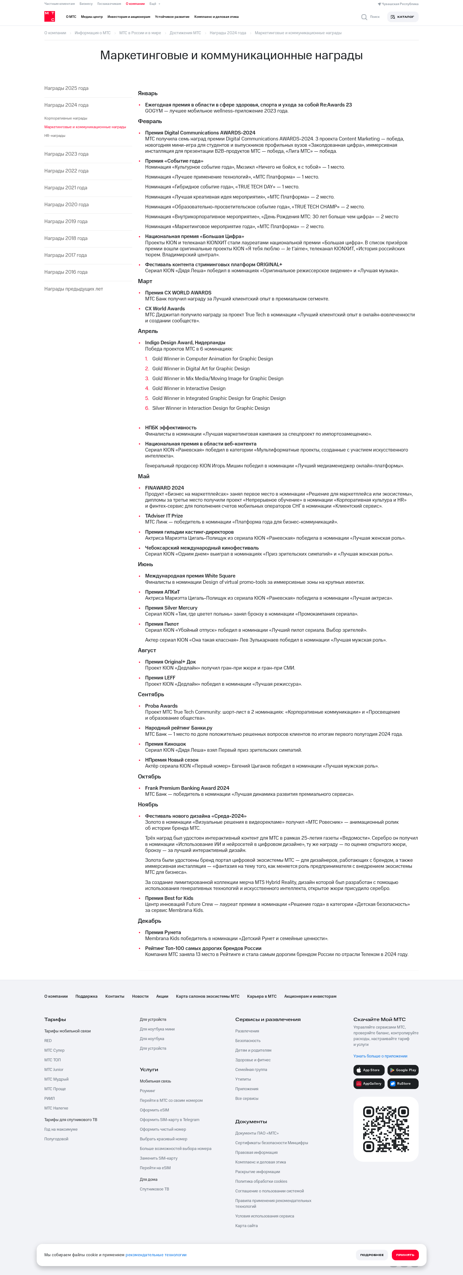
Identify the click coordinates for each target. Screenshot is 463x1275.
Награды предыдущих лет (73, 289)
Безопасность (247, 1041)
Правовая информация (256, 1152)
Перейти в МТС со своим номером (171, 1100)
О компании (135, 3)
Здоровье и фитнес (253, 1060)
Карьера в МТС (262, 996)
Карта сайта (246, 1226)
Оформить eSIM (154, 1110)
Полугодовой (56, 1139)
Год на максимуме (61, 1129)
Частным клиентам (59, 3)
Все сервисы (247, 1099)
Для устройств (153, 1020)
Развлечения (247, 1031)
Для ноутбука (152, 1039)
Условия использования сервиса (264, 1216)
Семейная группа (251, 1070)
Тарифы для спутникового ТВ (70, 1120)
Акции (162, 996)
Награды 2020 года (66, 205)
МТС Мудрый (56, 1079)
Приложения (246, 1089)
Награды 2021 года (65, 188)
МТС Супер (54, 1050)
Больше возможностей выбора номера (175, 1149)
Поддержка (86, 996)
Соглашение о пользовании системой (269, 1191)
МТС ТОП (52, 1060)
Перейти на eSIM (155, 1168)
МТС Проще (55, 1089)
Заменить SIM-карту (158, 1158)
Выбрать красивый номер (163, 1139)
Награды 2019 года (66, 222)
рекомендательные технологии (156, 1255)
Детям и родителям (253, 1050)
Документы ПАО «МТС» (257, 1133)
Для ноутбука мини (157, 1029)
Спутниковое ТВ (154, 1189)
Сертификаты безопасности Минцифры (271, 1143)
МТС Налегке (56, 1108)
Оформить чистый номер (163, 1129)
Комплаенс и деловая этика (260, 1162)
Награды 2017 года (65, 255)
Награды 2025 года (66, 88)
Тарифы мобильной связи (67, 1031)
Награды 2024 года (66, 105)
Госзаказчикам (109, 3)
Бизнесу (86, 3)
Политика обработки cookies (261, 1181)
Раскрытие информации (257, 1172)
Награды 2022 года (66, 171)
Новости (140, 996)
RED (48, 1041)
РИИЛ (49, 1099)
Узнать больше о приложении (380, 1056)
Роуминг (147, 1091)
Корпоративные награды (65, 118)
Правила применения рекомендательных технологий (273, 1203)
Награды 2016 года (66, 272)
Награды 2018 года (66, 238)
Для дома (148, 1179)
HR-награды (54, 135)
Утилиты (243, 1079)
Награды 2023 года (66, 154)
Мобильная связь (155, 1081)
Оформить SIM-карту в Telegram (169, 1120)
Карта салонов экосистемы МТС (207, 996)
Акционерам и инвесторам (310, 996)
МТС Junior (53, 1070)
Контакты (114, 996)
